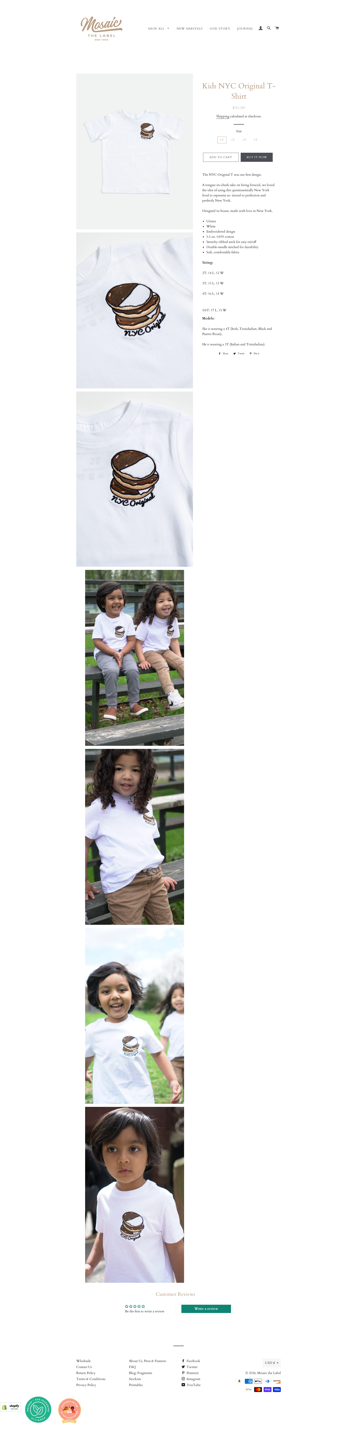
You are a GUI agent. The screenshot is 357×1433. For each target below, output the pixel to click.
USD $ (270, 1363)
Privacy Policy (86, 1385)
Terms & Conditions (90, 1379)
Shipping (222, 116)
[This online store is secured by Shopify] (10, 1410)
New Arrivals (190, 29)
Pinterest (192, 1373)
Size (239, 131)
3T (233, 140)
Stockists (135, 1379)
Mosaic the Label (269, 1373)
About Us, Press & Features (147, 1361)
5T (256, 140)
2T (222, 140)
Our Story (220, 29)
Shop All (157, 29)
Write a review (206, 1309)
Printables (136, 1385)
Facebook (193, 1361)
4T (244, 140)
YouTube (193, 1385)
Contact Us (84, 1367)
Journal (245, 29)
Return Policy (85, 1373)
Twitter (192, 1367)
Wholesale (83, 1361)
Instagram (193, 1379)
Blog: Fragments (140, 1373)
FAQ (132, 1367)
